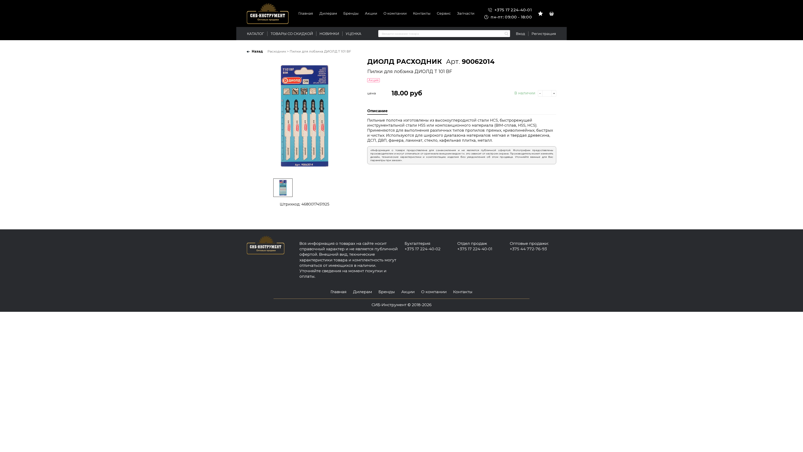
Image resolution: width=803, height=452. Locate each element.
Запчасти (465, 13)
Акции (371, 13)
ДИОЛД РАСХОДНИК (404, 61)
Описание (377, 111)
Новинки (329, 34)
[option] (304, 116)
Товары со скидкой (292, 34)
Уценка (353, 34)
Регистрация (544, 34)
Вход (520, 34)
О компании (395, 13)
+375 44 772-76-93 (528, 249)
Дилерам (328, 13)
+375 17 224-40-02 (422, 249)
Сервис (444, 13)
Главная (305, 13)
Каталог (255, 34)
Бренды (351, 13)
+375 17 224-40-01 (512, 10)
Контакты (422, 13)
